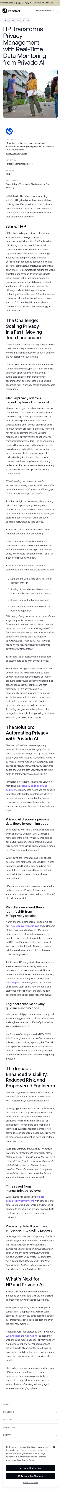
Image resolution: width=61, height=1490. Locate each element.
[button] (56, 10)
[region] (31, 1464)
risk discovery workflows (25, 925)
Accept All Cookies (30, 1468)
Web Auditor (13, 1335)
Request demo (43, 10)
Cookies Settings (30, 1482)
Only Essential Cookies (30, 1476)
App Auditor (31, 1335)
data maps (12, 982)
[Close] (54, 1447)
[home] (11, 10)
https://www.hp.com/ (16, 153)
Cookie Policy (28, 1460)
